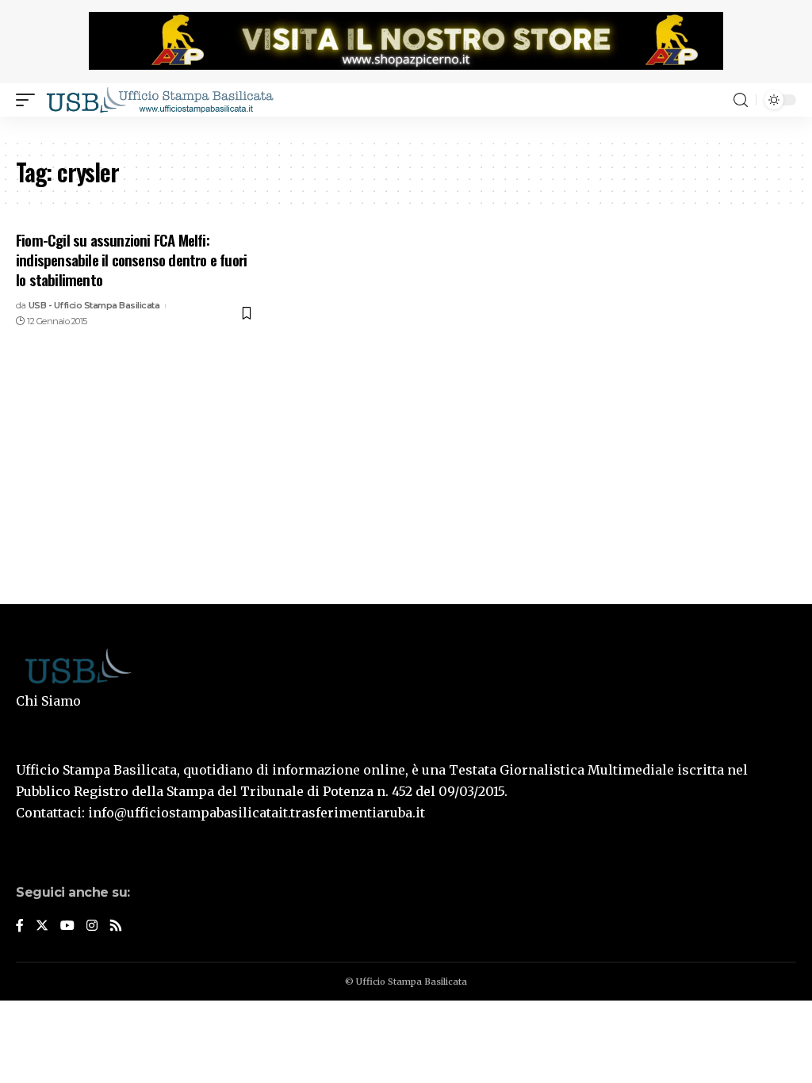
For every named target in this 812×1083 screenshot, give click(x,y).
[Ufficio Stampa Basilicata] (159, 100)
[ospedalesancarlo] (406, 127)
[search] (741, 100)
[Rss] (115, 926)
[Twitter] (42, 926)
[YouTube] (67, 926)
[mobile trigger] (29, 100)
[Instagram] (92, 926)
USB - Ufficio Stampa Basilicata (94, 305)
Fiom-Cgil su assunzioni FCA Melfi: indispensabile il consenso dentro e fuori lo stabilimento (131, 258)
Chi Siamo (48, 701)
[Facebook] (20, 926)
